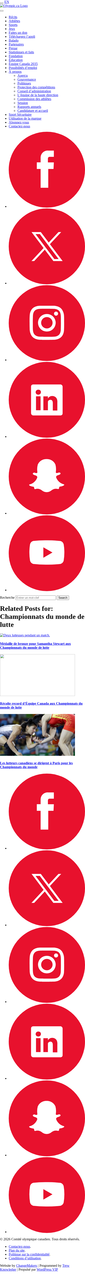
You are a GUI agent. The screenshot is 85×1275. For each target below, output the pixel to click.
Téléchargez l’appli (22, 36)
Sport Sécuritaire (20, 114)
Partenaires (16, 44)
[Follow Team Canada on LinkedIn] (47, 436)
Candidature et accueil (32, 110)
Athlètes (14, 21)
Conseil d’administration (34, 91)
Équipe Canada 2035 (23, 64)
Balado (14, 40)
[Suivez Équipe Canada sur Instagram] (47, 360)
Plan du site (17, 1250)
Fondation (16, 56)
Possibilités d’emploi (23, 68)
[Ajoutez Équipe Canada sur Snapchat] (47, 513)
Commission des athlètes (34, 99)
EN (6, 2)
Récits (13, 17)
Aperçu (22, 75)
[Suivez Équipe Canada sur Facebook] (47, 206)
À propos (15, 71)
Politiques (24, 83)
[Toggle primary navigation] (1, 3)
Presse (13, 48)
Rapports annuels (29, 107)
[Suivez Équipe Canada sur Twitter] (47, 283)
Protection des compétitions (36, 87)
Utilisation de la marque (25, 118)
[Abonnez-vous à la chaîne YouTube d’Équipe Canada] (47, 590)
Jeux (12, 29)
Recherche (7, 597)
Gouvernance (26, 79)
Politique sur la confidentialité (29, 1254)
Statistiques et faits (21, 52)
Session (22, 103)
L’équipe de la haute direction (37, 95)
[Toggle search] (1, 10)
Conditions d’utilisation (25, 1258)
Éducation (16, 60)
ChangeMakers (26, 1265)
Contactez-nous (19, 126)
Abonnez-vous (19, 122)
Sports (13, 25)
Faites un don (18, 32)
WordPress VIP (47, 1269)
